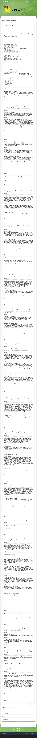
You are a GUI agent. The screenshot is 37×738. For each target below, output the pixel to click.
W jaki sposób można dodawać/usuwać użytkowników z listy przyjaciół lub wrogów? (25, 45)
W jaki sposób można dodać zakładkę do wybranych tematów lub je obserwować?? (25, 61)
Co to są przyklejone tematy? (8, 82)
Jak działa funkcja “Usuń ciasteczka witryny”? (10, 36)
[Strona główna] (16, 9)
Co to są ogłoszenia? (7, 81)
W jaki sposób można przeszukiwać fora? (25, 49)
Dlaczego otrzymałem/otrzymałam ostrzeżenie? (9, 66)
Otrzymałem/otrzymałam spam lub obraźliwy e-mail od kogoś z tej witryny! (26, 40)
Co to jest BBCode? (6, 76)
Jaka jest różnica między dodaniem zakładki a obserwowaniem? (26, 60)
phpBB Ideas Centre (22, 675)
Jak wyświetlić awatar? (7, 49)
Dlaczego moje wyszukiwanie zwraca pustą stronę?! (25, 52)
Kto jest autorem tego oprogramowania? (25, 74)
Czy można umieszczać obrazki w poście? (10, 79)
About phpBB (6, 669)
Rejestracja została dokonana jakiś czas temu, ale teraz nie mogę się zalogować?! (11, 32)
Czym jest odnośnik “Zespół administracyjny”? (26, 34)
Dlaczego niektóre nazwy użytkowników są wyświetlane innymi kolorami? (25, 32)
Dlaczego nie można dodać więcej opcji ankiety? (11, 62)
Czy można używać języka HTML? (9, 77)
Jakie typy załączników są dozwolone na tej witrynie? (25, 69)
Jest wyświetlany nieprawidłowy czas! (9, 43)
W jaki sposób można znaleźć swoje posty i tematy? (25, 55)
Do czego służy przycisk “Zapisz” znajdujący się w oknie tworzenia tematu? (11, 70)
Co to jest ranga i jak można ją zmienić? (9, 50)
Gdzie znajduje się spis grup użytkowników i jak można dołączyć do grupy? (26, 29)
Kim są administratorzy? (22, 26)
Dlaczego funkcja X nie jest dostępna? (24, 75)
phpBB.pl (12, 736)
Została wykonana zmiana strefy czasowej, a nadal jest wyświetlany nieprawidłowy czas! (10, 45)
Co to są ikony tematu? (7, 84)
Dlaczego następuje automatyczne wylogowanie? (9, 35)
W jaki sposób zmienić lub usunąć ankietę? (10, 63)
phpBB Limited (30, 666)
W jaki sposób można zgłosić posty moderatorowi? (9, 68)
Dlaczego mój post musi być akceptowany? (10, 71)
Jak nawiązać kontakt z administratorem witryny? (25, 78)
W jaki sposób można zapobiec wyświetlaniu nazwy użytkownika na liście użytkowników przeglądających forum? (10, 41)
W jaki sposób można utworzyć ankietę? (10, 61)
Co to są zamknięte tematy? (8, 83)
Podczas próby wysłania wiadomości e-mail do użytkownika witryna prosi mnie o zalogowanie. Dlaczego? (11, 52)
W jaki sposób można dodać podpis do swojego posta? (11, 60)
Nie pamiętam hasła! (7, 33)
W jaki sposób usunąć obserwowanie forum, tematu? (25, 64)
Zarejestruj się (9, 711)
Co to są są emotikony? (7, 78)
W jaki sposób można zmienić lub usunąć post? (11, 58)
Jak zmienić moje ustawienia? (8, 39)
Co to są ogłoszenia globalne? (8, 80)
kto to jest (25, 683)
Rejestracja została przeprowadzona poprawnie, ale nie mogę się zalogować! (10, 29)
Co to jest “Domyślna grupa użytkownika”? (25, 33)
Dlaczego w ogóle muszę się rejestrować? (10, 26)
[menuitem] (6, 1)
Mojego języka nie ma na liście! (8, 46)
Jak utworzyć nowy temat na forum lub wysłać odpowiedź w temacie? (11, 57)
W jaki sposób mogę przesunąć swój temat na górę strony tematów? (10, 73)
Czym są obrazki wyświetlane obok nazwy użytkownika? (10, 48)
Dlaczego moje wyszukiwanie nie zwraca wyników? (25, 51)
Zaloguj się (4, 711)
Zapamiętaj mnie (5, 719)
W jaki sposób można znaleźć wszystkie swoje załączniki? (26, 70)
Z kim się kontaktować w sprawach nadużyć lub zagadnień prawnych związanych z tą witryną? (26, 77)
